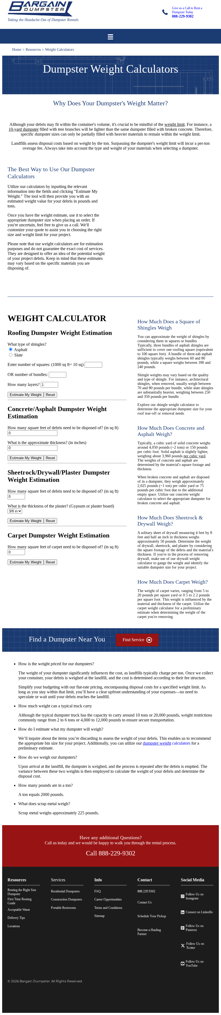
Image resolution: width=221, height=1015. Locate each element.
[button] (115, 663)
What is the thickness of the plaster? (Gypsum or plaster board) (61, 506)
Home (16, 50)
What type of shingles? (27, 344)
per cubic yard (194, 456)
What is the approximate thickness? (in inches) (47, 442)
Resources (33, 50)
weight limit (174, 124)
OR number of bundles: (28, 374)
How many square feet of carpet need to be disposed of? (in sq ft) (63, 547)
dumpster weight (157, 743)
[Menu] (110, 37)
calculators (166, 743)
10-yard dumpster (24, 129)
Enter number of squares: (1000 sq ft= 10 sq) (46, 364)
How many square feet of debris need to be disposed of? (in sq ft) (63, 427)
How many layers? (24, 384)
